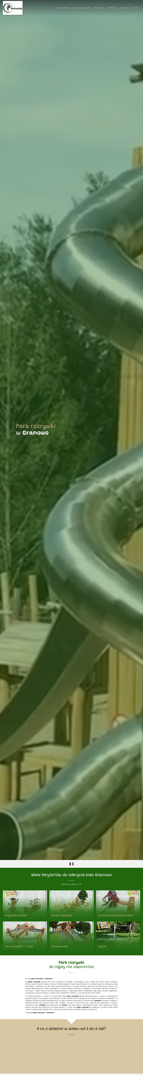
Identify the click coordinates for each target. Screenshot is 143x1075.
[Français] (71, 863)
